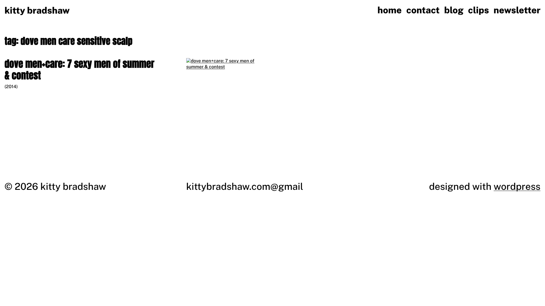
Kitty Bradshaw (37, 10)
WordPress (517, 186)
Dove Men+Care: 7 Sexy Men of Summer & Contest (79, 70)
